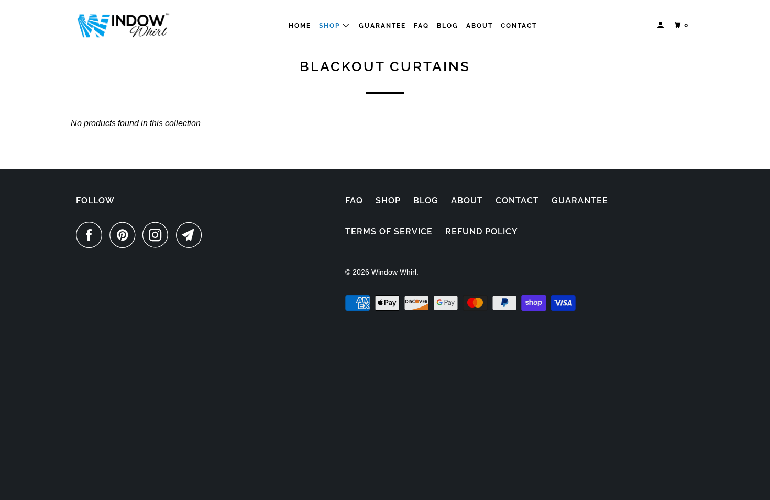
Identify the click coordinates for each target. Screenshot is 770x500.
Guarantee (382, 25)
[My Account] (661, 25)
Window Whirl (393, 272)
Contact (519, 25)
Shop (388, 201)
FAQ (421, 25)
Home (300, 25)
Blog (447, 25)
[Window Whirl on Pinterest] (124, 235)
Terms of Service (389, 231)
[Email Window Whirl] (191, 235)
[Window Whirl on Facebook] (91, 235)
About (479, 25)
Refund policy (481, 231)
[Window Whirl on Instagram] (158, 235)
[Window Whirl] (123, 25)
